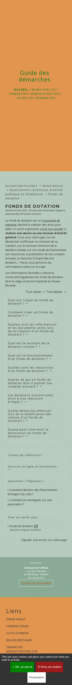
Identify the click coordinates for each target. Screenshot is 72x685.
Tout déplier (56, 292)
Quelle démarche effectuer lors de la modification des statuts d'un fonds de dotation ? (30, 416)
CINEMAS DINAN (17, 626)
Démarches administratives (34, 94)
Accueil (21, 90)
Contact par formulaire (36, 583)
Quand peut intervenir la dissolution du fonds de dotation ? (28, 433)
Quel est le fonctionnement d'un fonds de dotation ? (30, 357)
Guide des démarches (36, 98)
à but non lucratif (51, 229)
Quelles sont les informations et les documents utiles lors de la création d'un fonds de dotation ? (32, 330)
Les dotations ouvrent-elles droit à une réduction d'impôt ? (30, 398)
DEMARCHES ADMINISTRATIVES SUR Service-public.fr (21, 651)
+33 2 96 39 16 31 (36, 577)
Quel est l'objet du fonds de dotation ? (31, 301)
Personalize (36, 677)
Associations (52, 186)
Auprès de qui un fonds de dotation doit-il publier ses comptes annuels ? (30, 383)
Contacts (36, 563)
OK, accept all (23, 666)
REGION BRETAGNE (19, 640)
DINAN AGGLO (15, 619)
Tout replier (36, 292)
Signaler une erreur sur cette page (44, 540)
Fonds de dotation (24, 526)
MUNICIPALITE (44, 90)
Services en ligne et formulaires (32, 466)
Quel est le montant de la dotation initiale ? (28, 344)
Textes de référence (24, 455)
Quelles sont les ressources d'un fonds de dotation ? (30, 369)
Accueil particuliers (21, 186)
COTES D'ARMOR (17, 633)
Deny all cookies (50, 666)
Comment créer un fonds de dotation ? (30, 313)
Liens (13, 611)
